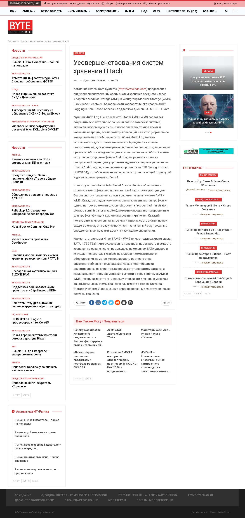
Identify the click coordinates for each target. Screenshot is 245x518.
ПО (12, 11)
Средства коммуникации (28, 222)
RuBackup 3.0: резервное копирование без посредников (33, 212)
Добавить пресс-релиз (158, 3)
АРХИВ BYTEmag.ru (200, 495)
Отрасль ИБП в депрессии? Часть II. (208, 120)
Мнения (95, 3)
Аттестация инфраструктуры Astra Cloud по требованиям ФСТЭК (35, 79)
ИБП (14, 346)
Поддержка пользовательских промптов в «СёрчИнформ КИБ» (34, 288)
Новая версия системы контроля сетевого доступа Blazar (34, 336)
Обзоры (109, 3)
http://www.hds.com (132, 89)
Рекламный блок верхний (155, 500)
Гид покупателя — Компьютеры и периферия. (76, 495)
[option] (208, 94)
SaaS (35, 105)
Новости (79, 53)
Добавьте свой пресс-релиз (35, 500)
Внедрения (79, 3)
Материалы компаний (129, 3)
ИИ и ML (130, 11)
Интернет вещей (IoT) (182, 11)
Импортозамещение (57, 3)
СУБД (15, 89)
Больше (208, 11)
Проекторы (208, 223)
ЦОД (144, 11)
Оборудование (106, 11)
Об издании (23, 495)
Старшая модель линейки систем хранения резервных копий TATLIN (35, 256)
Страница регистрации (81, 500)
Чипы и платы (77, 11)
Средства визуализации (27, 57)
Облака (27, 11)
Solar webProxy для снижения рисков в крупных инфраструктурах (36, 304)
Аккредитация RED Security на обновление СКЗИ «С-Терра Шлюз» (36, 111)
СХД (14, 251)
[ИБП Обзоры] (208, 150)
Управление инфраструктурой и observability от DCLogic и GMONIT (35, 127)
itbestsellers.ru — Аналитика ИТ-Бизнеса (148, 495)
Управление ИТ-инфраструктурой (33, 121)
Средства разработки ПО (209, 272)
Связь (157, 11)
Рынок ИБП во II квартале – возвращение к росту (30, 352)
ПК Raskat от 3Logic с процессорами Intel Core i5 (30, 320)
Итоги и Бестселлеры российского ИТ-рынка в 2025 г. (208, 83)
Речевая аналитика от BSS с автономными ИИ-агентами (31, 161)
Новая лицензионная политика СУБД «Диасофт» (33, 95)
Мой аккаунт (117, 500)
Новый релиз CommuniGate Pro (33, 226)
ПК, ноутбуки (20, 314)
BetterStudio (224, 512)
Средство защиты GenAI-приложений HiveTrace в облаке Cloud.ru (34, 179)
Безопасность (51, 11)
